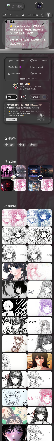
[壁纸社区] (5, 15)
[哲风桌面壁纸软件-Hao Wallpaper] (29, 15)
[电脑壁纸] (11, 15)
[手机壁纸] (17, 15)
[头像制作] (23, 15)
